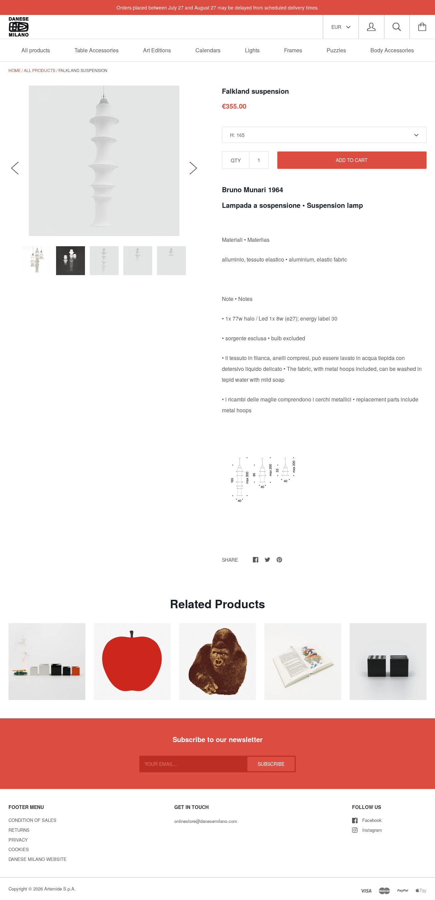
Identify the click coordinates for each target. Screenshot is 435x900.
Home (14, 70)
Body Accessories (392, 50)
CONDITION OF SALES (32, 820)
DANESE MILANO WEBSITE (37, 859)
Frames (293, 50)
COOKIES (18, 849)
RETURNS (19, 830)
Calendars (208, 50)
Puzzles (336, 50)
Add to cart (352, 160)
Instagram (372, 830)
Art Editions (157, 50)
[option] (104, 161)
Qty (236, 160)
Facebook (372, 820)
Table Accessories (96, 50)
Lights (252, 50)
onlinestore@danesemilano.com (205, 821)
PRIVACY (18, 839)
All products (35, 50)
